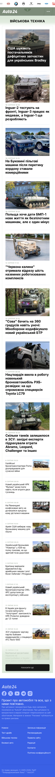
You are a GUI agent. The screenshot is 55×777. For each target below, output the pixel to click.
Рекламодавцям (35, 733)
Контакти (32, 748)
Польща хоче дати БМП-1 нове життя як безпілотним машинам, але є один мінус (27, 218)
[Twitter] (10, 693)
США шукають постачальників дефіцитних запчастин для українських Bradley (26, 54)
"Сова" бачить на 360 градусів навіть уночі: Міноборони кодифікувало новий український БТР (26, 327)
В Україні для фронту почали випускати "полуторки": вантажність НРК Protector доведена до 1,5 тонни (18, 613)
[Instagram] (30, 693)
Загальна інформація (37, 728)
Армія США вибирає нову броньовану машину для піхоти (18, 529)
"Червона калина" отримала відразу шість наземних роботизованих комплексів (25, 272)
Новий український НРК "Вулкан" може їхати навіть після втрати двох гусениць (17, 488)
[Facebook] (4, 693)
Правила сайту (34, 738)
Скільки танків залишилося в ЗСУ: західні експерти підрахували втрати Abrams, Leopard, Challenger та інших (27, 443)
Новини (5, 728)
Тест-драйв (7, 733)
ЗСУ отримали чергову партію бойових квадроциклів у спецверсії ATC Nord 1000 (18, 636)
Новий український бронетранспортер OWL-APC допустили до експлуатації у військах (17, 591)
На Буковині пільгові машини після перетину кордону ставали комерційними (24, 166)
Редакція (31, 743)
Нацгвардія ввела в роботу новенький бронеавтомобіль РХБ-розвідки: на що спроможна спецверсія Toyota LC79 (27, 384)
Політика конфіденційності (39, 753)
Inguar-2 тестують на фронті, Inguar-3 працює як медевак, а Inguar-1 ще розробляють (27, 113)
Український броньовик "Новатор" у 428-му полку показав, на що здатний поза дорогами (17, 549)
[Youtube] (17, 693)
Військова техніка (9, 738)
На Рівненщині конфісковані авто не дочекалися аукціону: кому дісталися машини (17, 509)
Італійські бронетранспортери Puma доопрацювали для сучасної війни (18, 467)
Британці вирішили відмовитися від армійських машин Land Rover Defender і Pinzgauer (18, 570)
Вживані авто (7, 743)
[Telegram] (23, 693)
